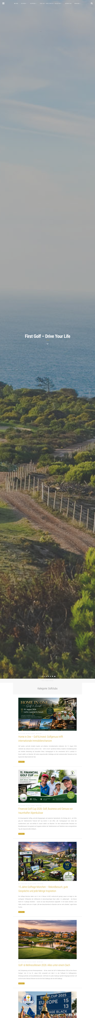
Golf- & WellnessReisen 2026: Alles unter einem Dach (44, 965)
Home (17, 3)
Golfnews (23, 3)
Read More (21, 761)
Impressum (76, 3)
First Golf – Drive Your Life (47, 336)
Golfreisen (33, 3)
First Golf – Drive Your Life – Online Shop (50, 3)
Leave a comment (31, 733)
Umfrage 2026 (68, 3)
